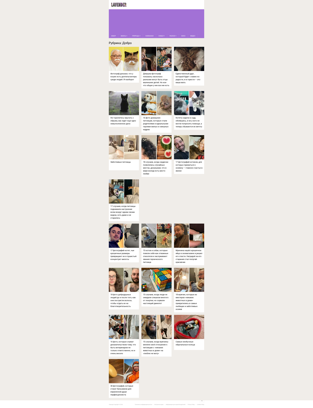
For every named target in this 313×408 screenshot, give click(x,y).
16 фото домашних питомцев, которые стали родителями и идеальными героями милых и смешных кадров (155, 124)
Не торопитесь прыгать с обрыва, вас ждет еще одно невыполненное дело (123, 121)
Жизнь (123, 36)
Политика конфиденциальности (143, 404)
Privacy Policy (191, 404)
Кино (183, 36)
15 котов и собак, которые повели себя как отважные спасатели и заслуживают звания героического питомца (155, 256)
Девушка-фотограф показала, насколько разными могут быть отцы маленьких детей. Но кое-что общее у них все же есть (156, 80)
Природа (135, 36)
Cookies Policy (200, 404)
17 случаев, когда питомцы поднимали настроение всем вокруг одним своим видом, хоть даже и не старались (123, 212)
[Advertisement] (156, 21)
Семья (160, 36)
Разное (172, 36)
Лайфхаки (149, 36)
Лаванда (111, 404)
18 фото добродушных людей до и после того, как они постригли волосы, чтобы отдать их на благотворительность (123, 300)
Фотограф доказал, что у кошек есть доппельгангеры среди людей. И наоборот (123, 77)
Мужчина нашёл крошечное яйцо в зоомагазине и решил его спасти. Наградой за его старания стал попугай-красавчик (189, 256)
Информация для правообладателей (175, 404)
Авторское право (159, 404)
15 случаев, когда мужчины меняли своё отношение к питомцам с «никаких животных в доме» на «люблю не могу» (155, 348)
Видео (192, 36)
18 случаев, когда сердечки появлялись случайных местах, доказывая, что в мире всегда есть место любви (155, 168)
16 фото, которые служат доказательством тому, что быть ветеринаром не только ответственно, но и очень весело (123, 348)
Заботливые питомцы (120, 162)
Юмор (113, 36)
